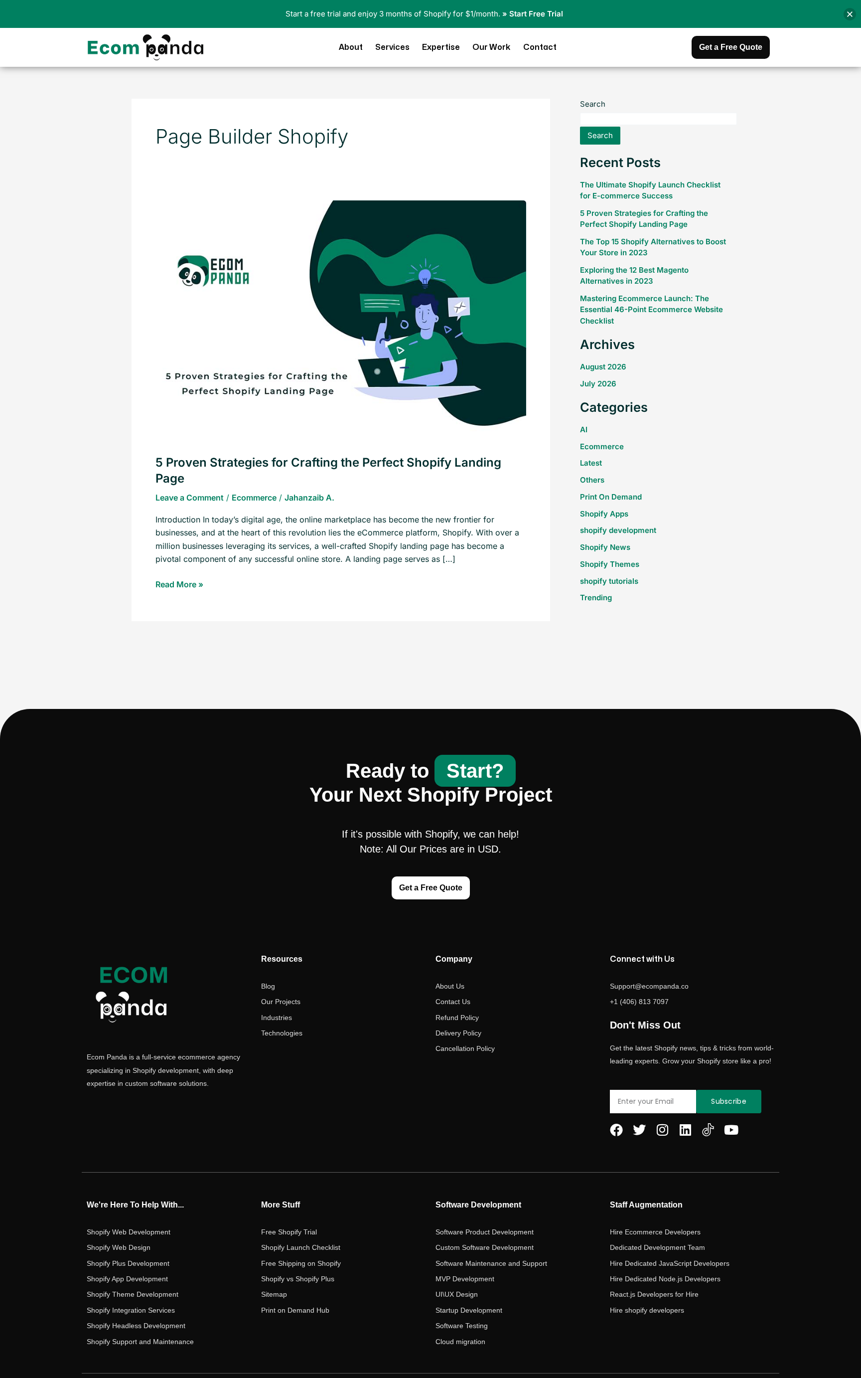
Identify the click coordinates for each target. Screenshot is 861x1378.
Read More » (179, 583)
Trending (596, 597)
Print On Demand (611, 497)
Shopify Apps (604, 513)
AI (583, 429)
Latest (591, 463)
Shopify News (605, 547)
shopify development (618, 530)
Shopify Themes (609, 564)
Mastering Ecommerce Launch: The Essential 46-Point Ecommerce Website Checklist (651, 310)
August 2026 (603, 366)
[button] (850, 14)
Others (592, 480)
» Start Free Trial (532, 13)
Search (592, 104)
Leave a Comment (189, 498)
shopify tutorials (609, 581)
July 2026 (598, 383)
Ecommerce (254, 498)
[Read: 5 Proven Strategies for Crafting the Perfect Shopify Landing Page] (340, 321)
